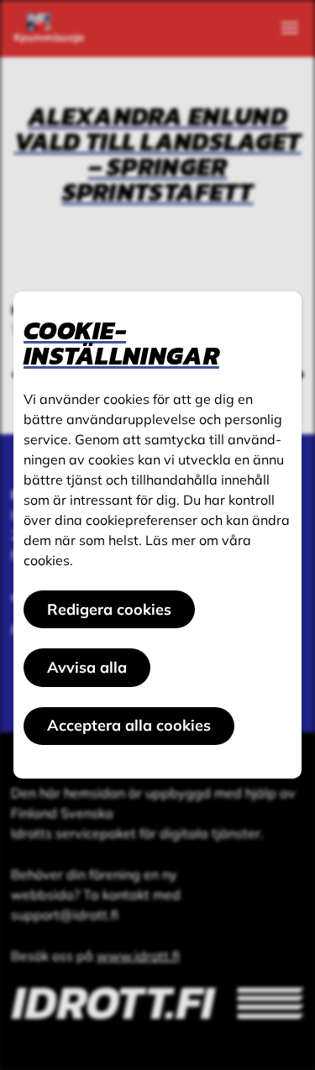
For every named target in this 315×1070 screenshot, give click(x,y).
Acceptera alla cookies (129, 725)
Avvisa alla (87, 667)
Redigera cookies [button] (109, 609)
